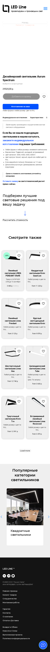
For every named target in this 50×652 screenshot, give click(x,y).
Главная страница (10, 591)
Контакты (7, 613)
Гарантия (6, 609)
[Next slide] (48, 517)
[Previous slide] (1, 517)
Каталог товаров (10, 595)
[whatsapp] (13, 575)
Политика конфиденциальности (16, 639)
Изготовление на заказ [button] (20, 107)
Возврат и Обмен (10, 627)
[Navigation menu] (45, 8)
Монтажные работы (11, 603)
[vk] (4, 575)
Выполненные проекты (12, 635)
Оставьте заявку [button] (10, 181)
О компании (8, 617)
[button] (15, 220)
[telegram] (8, 575)
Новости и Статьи (10, 631)
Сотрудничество (10, 599)
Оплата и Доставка (11, 621)
